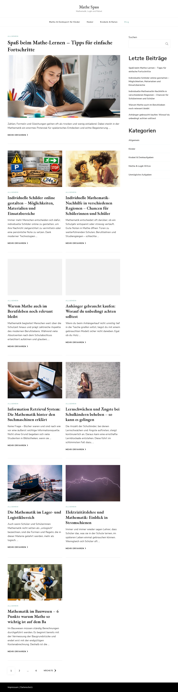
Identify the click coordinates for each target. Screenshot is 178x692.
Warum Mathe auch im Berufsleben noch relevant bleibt (30, 311)
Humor (90, 22)
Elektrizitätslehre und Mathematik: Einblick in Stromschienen (87, 517)
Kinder (132, 148)
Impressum (13, 687)
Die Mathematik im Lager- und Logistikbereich (34, 514)
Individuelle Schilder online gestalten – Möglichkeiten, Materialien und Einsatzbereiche (31, 205)
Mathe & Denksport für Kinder (64, 22)
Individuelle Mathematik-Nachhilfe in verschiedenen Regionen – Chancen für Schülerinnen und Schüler (89, 205)
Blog (126, 22)
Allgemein (13, 36)
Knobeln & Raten (109, 22)
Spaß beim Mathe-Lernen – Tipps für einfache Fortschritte (60, 46)
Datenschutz (26, 687)
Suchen (133, 37)
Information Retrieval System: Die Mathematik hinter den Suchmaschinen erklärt (34, 414)
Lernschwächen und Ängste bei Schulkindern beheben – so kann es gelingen (92, 414)
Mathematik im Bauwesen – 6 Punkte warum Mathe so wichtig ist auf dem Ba (33, 616)
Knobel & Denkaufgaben (141, 157)
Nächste (48, 670)
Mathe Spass (89, 7)
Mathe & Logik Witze (140, 166)
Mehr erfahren (17, 135)
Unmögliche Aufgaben (140, 174)
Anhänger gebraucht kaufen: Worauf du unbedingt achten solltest (91, 311)
